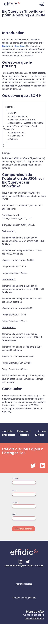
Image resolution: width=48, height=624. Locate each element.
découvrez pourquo (34, 618)
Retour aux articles (24, 433)
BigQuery (7, 46)
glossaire (31, 598)
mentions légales (24, 584)
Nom (14, 490)
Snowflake (20, 46)
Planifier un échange (23, 529)
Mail (14, 514)
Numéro (15, 502)
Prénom (15, 478)
